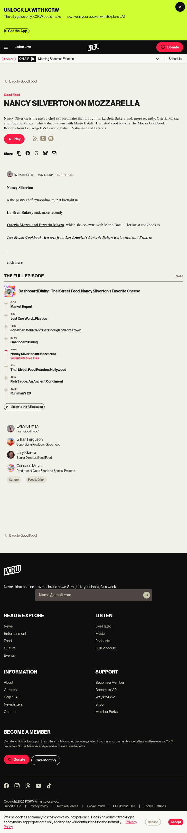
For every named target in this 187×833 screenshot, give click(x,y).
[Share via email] (54, 153)
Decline (153, 822)
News (8, 626)
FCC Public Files (122, 806)
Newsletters (13, 704)
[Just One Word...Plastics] (6, 315)
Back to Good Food (23, 81)
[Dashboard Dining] (6, 338)
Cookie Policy (93, 806)
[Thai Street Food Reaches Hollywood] (6, 366)
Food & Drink (36, 479)
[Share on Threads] (36, 154)
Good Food (12, 95)
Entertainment (15, 633)
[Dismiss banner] (180, 7)
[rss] (35, 140)
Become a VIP (106, 690)
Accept (176, 822)
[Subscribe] (146, 595)
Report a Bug (12, 806)
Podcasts (102, 641)
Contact (10, 712)
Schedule (175, 59)
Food (8, 641)
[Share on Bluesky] (45, 154)
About (8, 682)
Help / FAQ (12, 697)
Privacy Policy (36, 806)
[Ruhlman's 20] (6, 390)
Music (100, 633)
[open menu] (7, 47)
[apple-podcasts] (43, 140)
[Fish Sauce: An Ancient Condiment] (6, 378)
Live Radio (103, 626)
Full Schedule (105, 648)
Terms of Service (65, 806)
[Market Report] (6, 303)
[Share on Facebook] (27, 154)
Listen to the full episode (27, 407)
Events (9, 655)
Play (17, 139)
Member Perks (106, 712)
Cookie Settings (155, 806)
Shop (99, 704)
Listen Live (23, 47)
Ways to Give (105, 697)
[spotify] (51, 140)
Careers (10, 690)
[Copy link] (19, 154)
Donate (173, 47)
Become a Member (109, 682)
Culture (14, 479)
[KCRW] (12, 574)
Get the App (17, 31)
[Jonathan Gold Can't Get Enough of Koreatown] (6, 327)
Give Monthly (46, 760)
